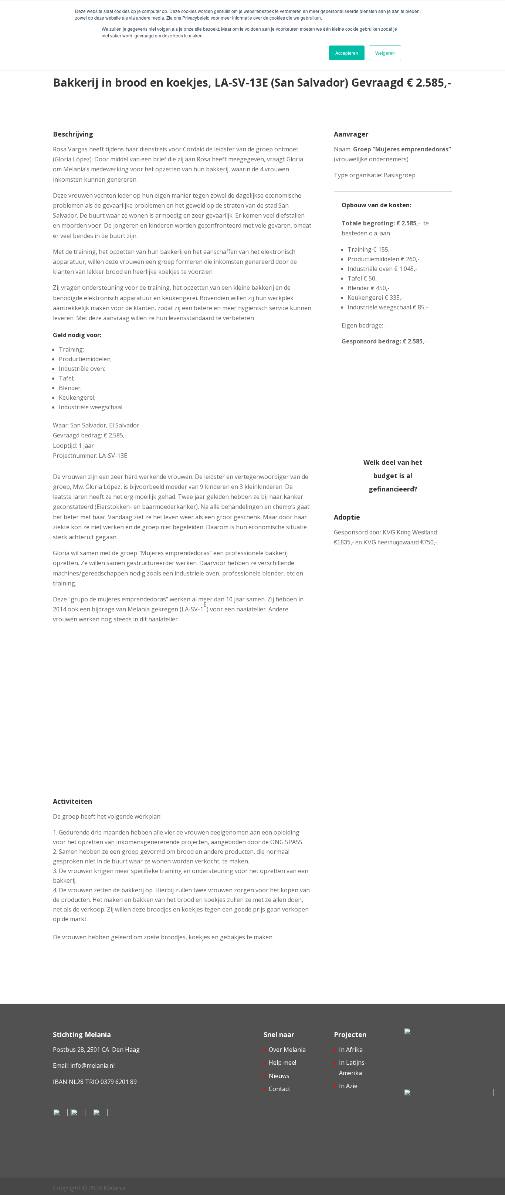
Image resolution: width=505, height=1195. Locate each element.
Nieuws (279, 1076)
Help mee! (282, 1062)
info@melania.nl (92, 1065)
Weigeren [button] (385, 53)
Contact (279, 1089)
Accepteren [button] (346, 53)
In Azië (348, 1086)
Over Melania (287, 1049)
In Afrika (351, 1049)
